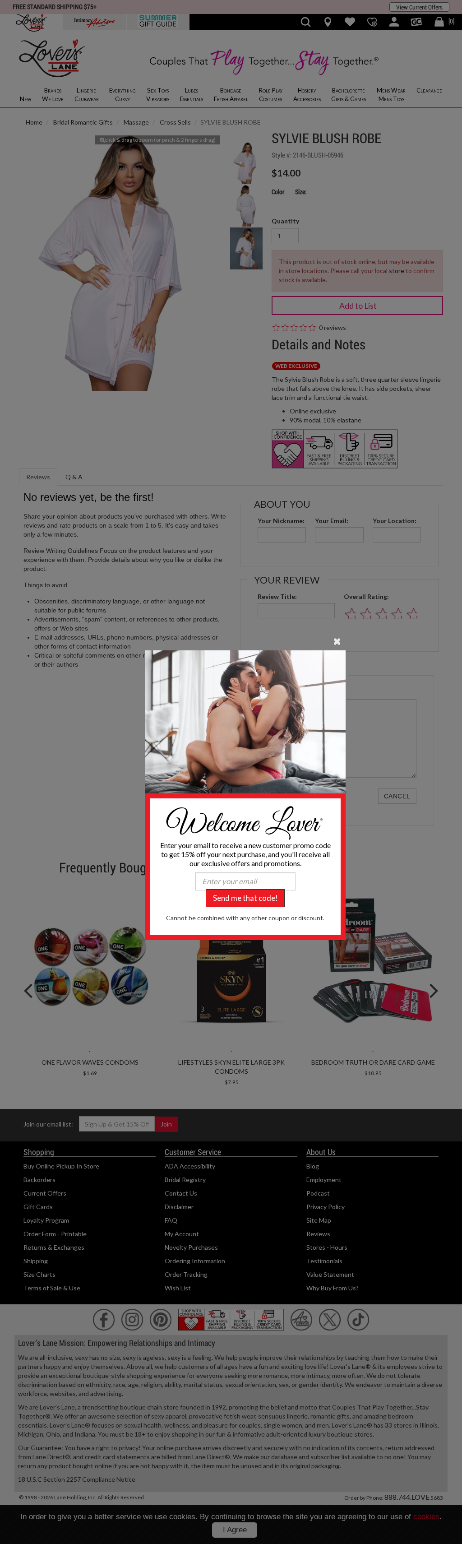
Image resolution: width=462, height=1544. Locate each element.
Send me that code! (245, 898)
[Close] (337, 640)
